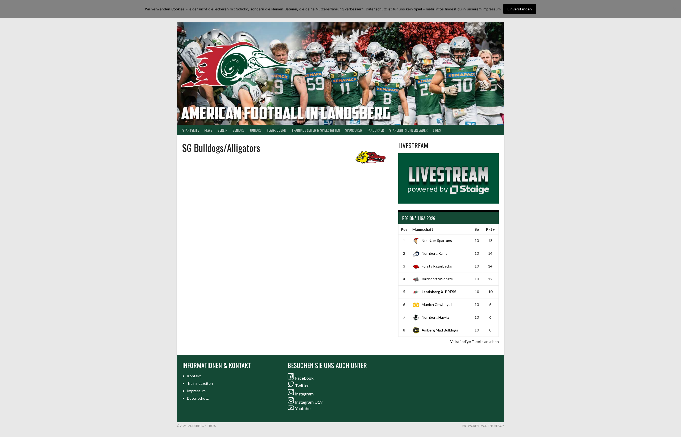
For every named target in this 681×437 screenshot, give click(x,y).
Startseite (190, 130)
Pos (404, 229)
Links (437, 130)
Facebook (304, 378)
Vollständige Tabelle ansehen (474, 341)
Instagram (304, 393)
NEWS (208, 130)
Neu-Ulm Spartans (437, 240)
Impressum (196, 391)
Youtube (302, 408)
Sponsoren (353, 130)
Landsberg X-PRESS (439, 291)
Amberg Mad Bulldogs (440, 330)
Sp (477, 229)
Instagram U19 (308, 401)
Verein (222, 130)
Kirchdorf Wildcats (437, 279)
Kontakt (194, 376)
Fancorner (375, 130)
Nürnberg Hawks (436, 317)
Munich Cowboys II (438, 304)
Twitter (302, 385)
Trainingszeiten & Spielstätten (316, 130)
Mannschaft (422, 229)
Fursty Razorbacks (437, 266)
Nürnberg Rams (434, 253)
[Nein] (674, 9)
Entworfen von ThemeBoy (483, 425)
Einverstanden (520, 9)
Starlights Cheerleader (408, 130)
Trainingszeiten (200, 383)
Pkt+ (490, 229)
